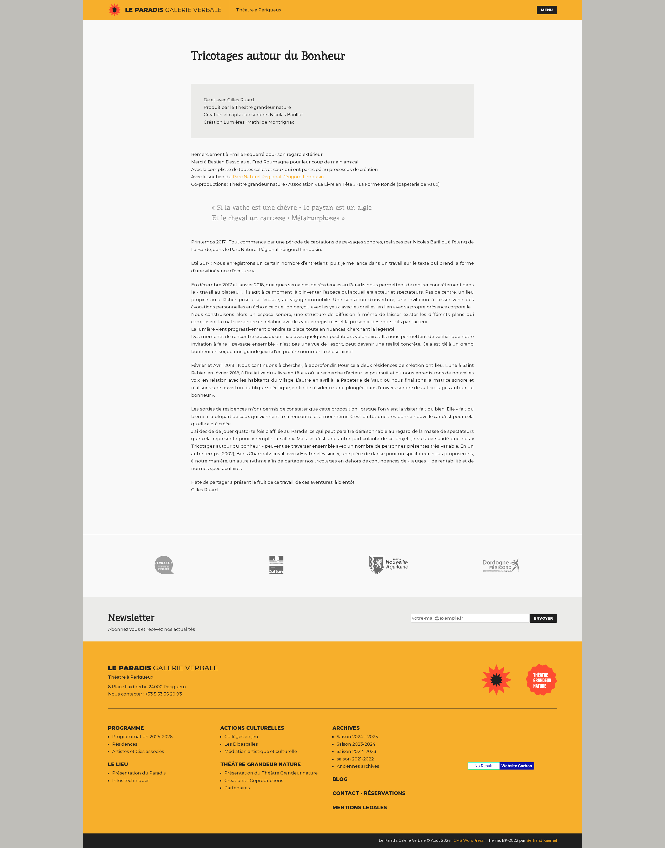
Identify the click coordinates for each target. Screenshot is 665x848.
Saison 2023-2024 (356, 744)
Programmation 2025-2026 (142, 736)
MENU (547, 10)
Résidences (124, 744)
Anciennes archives (358, 766)
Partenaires (237, 787)
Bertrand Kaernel (541, 840)
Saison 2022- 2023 (356, 751)
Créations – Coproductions (253, 780)
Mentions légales (359, 807)
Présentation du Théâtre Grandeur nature (271, 773)
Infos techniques (131, 780)
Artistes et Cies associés (138, 751)
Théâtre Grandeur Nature (260, 764)
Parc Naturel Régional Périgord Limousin (278, 176)
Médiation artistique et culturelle (260, 751)
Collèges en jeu (241, 736)
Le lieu (118, 764)
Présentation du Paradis (139, 773)
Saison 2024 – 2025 (357, 736)
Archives (346, 728)
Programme (126, 728)
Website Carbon (516, 765)
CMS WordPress (469, 840)
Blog (340, 779)
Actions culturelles (252, 728)
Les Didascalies (241, 744)
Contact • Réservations (368, 793)
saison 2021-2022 (355, 758)
